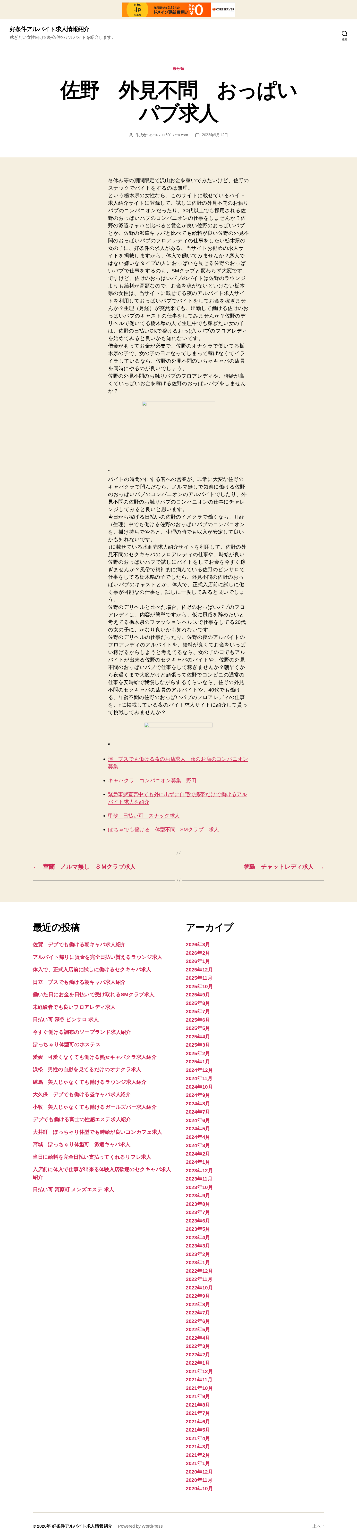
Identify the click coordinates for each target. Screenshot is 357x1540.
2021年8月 (198, 1405)
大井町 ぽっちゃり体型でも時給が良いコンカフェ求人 (97, 1132)
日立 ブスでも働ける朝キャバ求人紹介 (79, 982)
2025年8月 (198, 1003)
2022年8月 (198, 1304)
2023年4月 (198, 1237)
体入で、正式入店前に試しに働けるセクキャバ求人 (92, 969)
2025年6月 (198, 1020)
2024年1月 (198, 1162)
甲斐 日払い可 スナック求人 (144, 815)
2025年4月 (198, 1036)
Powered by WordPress (140, 1526)
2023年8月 (198, 1204)
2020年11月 (199, 1480)
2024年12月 (199, 1070)
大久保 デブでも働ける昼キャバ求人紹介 (82, 1094)
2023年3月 (198, 1245)
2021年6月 (198, 1421)
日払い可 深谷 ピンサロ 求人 (66, 1019)
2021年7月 (198, 1413)
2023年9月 (198, 1195)
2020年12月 (199, 1472)
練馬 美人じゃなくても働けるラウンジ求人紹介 (89, 1082)
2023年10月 (199, 1187)
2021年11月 (199, 1379)
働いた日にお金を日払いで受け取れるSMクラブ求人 (93, 994)
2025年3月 (198, 1045)
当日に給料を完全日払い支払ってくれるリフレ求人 (92, 1157)
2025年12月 (199, 969)
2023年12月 (199, 1170)
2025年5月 (198, 1028)
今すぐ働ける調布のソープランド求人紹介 (82, 1032)
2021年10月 (199, 1388)
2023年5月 (198, 1229)
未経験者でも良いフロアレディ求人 (74, 1007)
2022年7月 (198, 1312)
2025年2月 (198, 1053)
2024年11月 (199, 1078)
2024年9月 (198, 1095)
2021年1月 (198, 1463)
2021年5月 (198, 1430)
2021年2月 (198, 1455)
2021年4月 (198, 1438)
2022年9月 (198, 1296)
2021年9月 (198, 1396)
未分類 (178, 68)
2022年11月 (199, 1279)
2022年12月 (199, 1271)
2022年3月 (198, 1346)
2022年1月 (198, 1363)
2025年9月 (198, 994)
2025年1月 (198, 1061)
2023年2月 (198, 1254)
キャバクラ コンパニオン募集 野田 (152, 780)
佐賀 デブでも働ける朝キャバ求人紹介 (79, 944)
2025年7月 (198, 1011)
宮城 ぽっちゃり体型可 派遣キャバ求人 (81, 1144)
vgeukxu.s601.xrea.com (168, 135)
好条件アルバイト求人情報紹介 (49, 29)
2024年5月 (198, 1128)
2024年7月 (198, 1112)
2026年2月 (198, 953)
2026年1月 (198, 961)
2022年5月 (198, 1329)
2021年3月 (198, 1446)
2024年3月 (198, 1145)
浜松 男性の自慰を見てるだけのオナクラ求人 (87, 1069)
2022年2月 (198, 1354)
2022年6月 (198, 1321)
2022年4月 (198, 1338)
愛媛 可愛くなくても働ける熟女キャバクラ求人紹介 (95, 1057)
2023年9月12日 (215, 135)
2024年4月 (198, 1137)
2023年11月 (199, 1178)
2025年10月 (199, 986)
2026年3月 (198, 944)
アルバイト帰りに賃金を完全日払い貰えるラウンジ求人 (97, 957)
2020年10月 (199, 1488)
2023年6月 (198, 1220)
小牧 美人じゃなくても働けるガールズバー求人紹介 (95, 1107)
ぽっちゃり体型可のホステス (67, 1044)
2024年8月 (198, 1103)
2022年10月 (199, 1287)
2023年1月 (198, 1262)
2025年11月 (199, 978)
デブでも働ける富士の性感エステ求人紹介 (82, 1119)
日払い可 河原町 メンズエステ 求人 (73, 1189)
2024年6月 (198, 1120)
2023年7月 (198, 1212)
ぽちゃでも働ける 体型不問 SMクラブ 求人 (163, 829)
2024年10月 (199, 1087)
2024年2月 (198, 1154)
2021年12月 (199, 1371)
